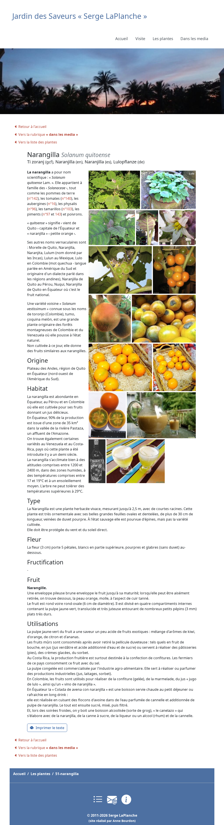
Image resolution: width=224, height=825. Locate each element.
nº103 (67, 209)
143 (58, 214)
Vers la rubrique (48, 134)
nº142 (33, 198)
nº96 (32, 209)
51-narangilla (67, 773)
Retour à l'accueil (32, 126)
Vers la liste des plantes (37, 142)
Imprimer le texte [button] (50, 727)
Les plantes (163, 38)
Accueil (121, 38)
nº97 (46, 214)
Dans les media (194, 38)
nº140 (66, 198)
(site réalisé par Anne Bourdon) (112, 821)
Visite (140, 38)
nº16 (51, 203)
